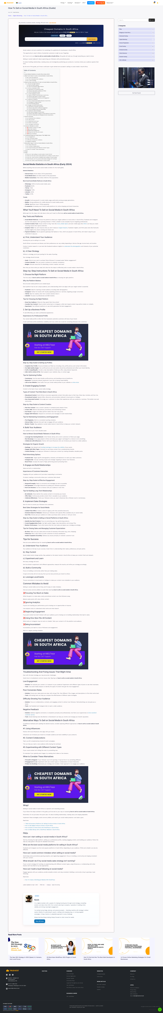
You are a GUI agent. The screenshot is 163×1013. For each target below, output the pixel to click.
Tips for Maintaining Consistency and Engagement (39, 97)
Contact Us (132, 979)
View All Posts (40, 921)
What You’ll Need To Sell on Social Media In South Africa (39, 75)
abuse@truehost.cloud (138, 995)
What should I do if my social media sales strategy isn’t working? (42, 158)
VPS (83, 2)
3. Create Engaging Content (33, 93)
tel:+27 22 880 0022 (12, 983)
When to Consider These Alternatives (35, 149)
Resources (109, 2)
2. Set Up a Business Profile (33, 88)
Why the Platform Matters (33, 85)
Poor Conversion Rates (32, 138)
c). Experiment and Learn (33, 121)
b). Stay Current (30, 119)
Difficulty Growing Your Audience (34, 139)
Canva (58, 223)
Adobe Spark (64, 223)
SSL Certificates (70, 996)
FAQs (26, 152)
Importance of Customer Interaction (36, 106)
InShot (85, 223)
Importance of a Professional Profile (36, 89)
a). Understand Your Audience (33, 118)
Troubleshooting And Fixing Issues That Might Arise (37, 135)
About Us (132, 974)
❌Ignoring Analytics (31, 129)
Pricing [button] (63, 2)
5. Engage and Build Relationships (34, 105)
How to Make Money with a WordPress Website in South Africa (42, 829)
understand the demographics (72, 246)
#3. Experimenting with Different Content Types (38, 147)
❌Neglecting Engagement (33, 130)
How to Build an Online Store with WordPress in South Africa (42, 827)
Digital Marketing (16, 12)
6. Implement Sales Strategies (34, 110)
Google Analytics (63, 227)
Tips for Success (29, 116)
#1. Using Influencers (31, 144)
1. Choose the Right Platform (33, 83)
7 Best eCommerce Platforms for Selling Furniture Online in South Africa (45, 823)
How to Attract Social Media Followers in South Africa (39, 100)
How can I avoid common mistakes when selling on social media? (42, 157)
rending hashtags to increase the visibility (52, 447)
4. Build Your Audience (32, 99)
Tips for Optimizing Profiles (34, 92)
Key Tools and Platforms (32, 77)
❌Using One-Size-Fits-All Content (35, 132)
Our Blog (132, 976)
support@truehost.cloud (13, 988)
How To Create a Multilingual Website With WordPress (40, 879)
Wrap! (26, 151)
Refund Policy (133, 991)
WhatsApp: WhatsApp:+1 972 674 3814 (17, 985)
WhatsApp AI (100, 2)
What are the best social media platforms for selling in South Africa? (43, 155)
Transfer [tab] (69, 35)
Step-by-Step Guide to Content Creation (37, 96)
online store (75, 382)
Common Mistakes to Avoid (31, 126)
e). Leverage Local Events (33, 124)
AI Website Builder (101, 974)
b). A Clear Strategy (31, 80)
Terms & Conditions (134, 987)
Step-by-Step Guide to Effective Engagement (38, 107)
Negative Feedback (31, 141)
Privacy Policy (133, 989)
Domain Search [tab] (55, 35)
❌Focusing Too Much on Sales (34, 127)
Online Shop (100, 976)
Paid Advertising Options (34, 103)
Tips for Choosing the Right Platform (36, 86)
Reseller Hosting (100, 987)
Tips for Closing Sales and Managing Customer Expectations (41, 114)
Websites (91, 2)
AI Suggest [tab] (62, 35)
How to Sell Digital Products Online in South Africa (39, 825)
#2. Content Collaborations (33, 146)
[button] (19, 3)
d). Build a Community (32, 122)
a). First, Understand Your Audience (35, 79)
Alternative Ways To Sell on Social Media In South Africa (38, 143)
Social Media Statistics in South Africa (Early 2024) (37, 74)
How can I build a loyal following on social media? (38, 160)
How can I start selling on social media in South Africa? (39, 154)
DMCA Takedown (134, 993)
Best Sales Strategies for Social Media (36, 112)
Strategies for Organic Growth (35, 102)
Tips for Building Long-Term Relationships (37, 109)
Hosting (70, 2)
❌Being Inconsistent (32, 133)
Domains (77, 2)
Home (9, 15)
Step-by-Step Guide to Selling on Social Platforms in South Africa (42, 113)
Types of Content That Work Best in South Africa (39, 95)
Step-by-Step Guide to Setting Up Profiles (37, 90)
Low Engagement (31, 136)
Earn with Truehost (101, 984)
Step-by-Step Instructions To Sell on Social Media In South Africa (41, 82)
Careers (99, 989)
